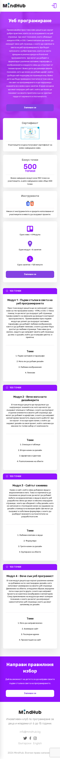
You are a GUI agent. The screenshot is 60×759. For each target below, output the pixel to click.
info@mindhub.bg (30, 731)
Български (24, 743)
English (37, 743)
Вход (54, 5)
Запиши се (30, 107)
